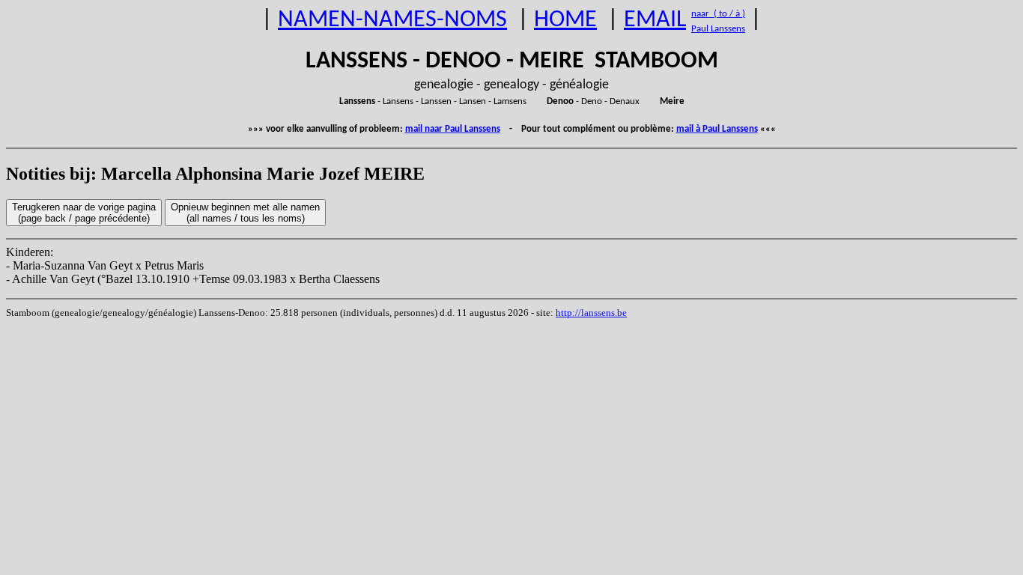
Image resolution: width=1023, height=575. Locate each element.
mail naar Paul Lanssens (452, 129)
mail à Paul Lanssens (717, 129)
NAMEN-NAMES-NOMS (392, 20)
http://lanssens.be (591, 312)
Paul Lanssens (718, 29)
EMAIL (655, 20)
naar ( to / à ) (718, 14)
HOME (565, 20)
